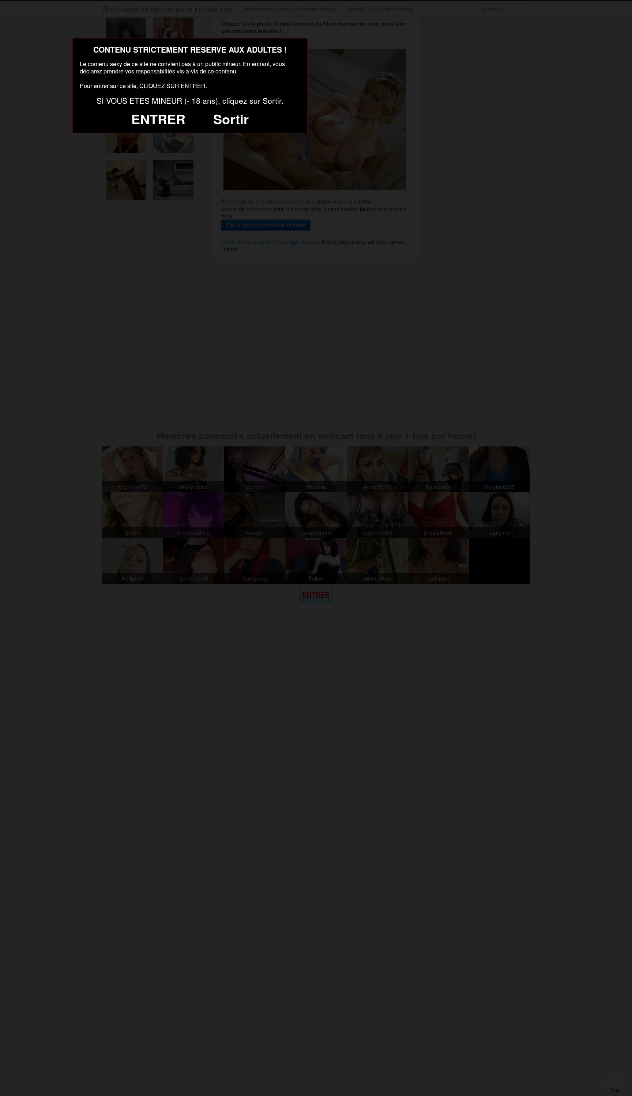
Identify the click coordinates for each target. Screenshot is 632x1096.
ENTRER (158, 118)
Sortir (231, 118)
